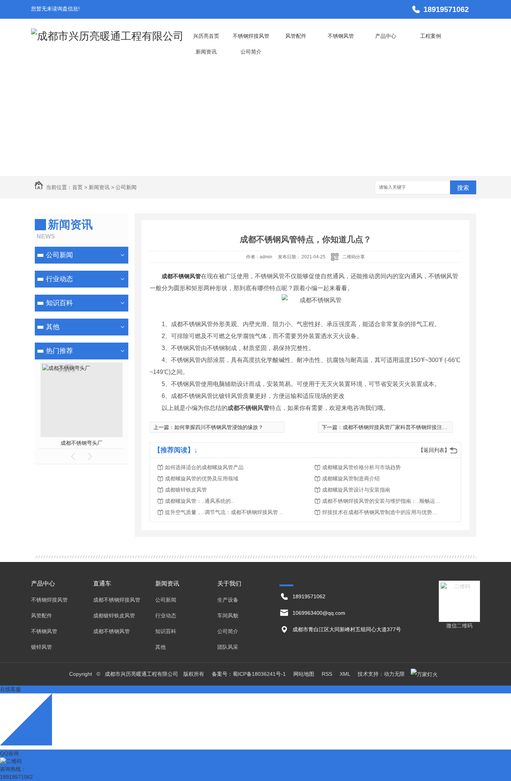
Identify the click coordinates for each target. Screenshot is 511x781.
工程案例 (430, 36)
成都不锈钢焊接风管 (116, 600)
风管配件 (295, 36)
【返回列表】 (434, 450)
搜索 (463, 188)
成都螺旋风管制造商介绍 (351, 478)
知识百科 (59, 303)
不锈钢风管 (341, 36)
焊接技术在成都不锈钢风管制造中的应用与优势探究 (382, 512)
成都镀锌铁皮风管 (186, 490)
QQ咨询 (9, 753)
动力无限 (394, 674)
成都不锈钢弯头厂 (81, 443)
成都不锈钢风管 (181, 276)
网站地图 (303, 674)
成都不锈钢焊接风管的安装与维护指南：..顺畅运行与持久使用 (382, 501)
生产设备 (227, 600)
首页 (77, 187)
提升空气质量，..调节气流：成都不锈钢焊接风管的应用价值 (225, 512)
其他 (52, 327)
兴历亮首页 (206, 36)
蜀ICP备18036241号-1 (259, 674)
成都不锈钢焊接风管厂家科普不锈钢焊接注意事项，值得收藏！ (416, 427)
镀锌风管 (41, 647)
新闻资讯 (206, 52)
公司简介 (251, 52)
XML (346, 674)
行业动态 (59, 279)
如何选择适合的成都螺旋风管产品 (204, 467)
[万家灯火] (424, 674)
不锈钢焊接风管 (251, 36)
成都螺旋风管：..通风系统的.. (199, 501)
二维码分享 (353, 256)
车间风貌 (227, 616)
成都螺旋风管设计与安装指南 (356, 490)
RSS (328, 674)
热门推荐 (59, 351)
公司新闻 (126, 187)
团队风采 (227, 647)
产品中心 (385, 36)
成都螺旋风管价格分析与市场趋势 (361, 467)
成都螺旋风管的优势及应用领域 (201, 478)
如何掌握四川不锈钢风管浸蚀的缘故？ (218, 427)
